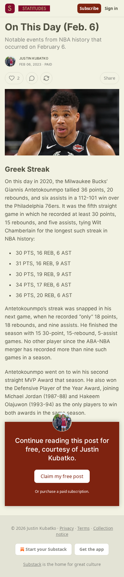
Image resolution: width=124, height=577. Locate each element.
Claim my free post (62, 476)
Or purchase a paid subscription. (62, 491)
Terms (83, 528)
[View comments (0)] (32, 78)
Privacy (67, 528)
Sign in (111, 8)
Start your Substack (46, 549)
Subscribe (89, 8)
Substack (32, 564)
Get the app (91, 549)
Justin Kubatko (33, 58)
